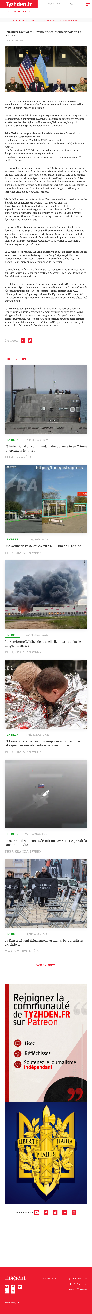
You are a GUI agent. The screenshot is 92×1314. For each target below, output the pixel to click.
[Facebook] (23, 340)
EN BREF (12, 440)
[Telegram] (64, 1212)
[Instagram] (74, 1212)
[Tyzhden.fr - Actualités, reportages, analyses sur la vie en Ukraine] (19, 4)
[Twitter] (30, 340)
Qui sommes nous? (49, 1278)
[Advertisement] (46, 1231)
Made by (71, 1289)
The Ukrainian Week (23, 553)
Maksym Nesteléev (22, 951)
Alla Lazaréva (18, 457)
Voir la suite (46, 965)
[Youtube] (36, 1212)
